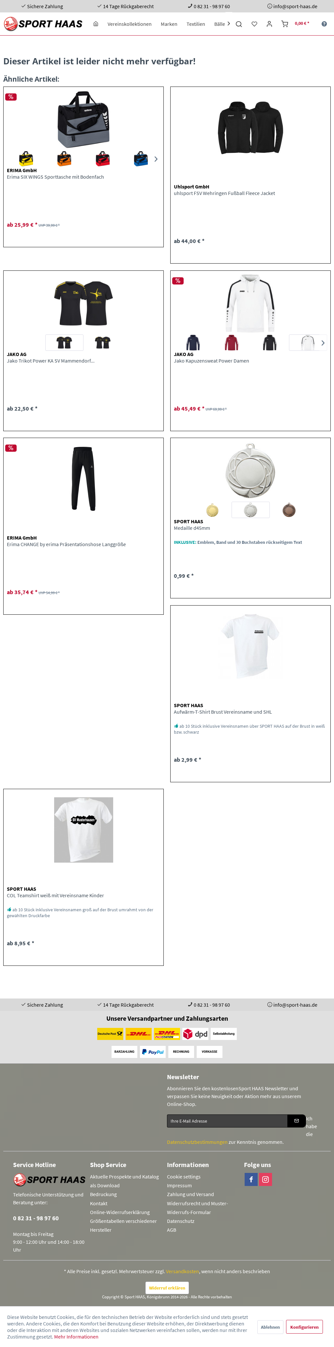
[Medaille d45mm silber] (251, 510)
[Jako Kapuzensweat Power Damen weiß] (308, 342)
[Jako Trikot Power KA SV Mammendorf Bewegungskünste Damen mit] (103, 342)
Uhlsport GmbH (191, 186)
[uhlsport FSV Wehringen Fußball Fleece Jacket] (250, 127)
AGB (171, 1229)
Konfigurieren (304, 1327)
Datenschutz (180, 1221)
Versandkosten (182, 1271)
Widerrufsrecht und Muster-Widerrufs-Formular (197, 1207)
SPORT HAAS (188, 521)
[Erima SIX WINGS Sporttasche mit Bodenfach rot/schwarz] (103, 159)
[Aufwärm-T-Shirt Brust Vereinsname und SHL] (250, 646)
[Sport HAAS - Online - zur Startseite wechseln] (43, 24)
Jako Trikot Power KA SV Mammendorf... (51, 360)
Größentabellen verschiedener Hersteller (123, 1225)
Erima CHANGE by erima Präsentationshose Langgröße (66, 544)
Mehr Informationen (76, 1336)
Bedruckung (103, 1194)
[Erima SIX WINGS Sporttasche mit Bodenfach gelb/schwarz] (26, 159)
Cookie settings (184, 1176)
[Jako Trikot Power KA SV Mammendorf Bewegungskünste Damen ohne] (64, 342)
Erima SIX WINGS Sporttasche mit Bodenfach (55, 176)
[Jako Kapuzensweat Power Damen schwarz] (269, 342)
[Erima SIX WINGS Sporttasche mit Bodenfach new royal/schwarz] (141, 159)
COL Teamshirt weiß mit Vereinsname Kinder (55, 895)
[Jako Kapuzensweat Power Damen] (250, 303)
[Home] (96, 23)
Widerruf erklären (167, 1288)
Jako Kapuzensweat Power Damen (211, 360)
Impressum (179, 1185)
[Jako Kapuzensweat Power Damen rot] (231, 342)
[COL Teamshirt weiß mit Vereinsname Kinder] (83, 830)
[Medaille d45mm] (250, 470)
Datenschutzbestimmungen (197, 1142)
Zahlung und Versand (190, 1194)
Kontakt (98, 1203)
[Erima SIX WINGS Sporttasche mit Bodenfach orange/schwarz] (64, 159)
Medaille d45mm (192, 528)
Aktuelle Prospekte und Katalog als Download (124, 1181)
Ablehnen (270, 1327)
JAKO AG (16, 354)
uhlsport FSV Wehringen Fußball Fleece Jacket (224, 193)
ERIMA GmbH (22, 170)
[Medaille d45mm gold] (212, 510)
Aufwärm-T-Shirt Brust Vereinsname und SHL (223, 711)
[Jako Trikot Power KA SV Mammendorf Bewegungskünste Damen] (83, 303)
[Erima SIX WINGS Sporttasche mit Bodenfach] (83, 119)
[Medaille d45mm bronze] (289, 510)
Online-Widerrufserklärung (120, 1212)
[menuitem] (96, 23)
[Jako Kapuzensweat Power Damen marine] (193, 342)
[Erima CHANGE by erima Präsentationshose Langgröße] (83, 478)
